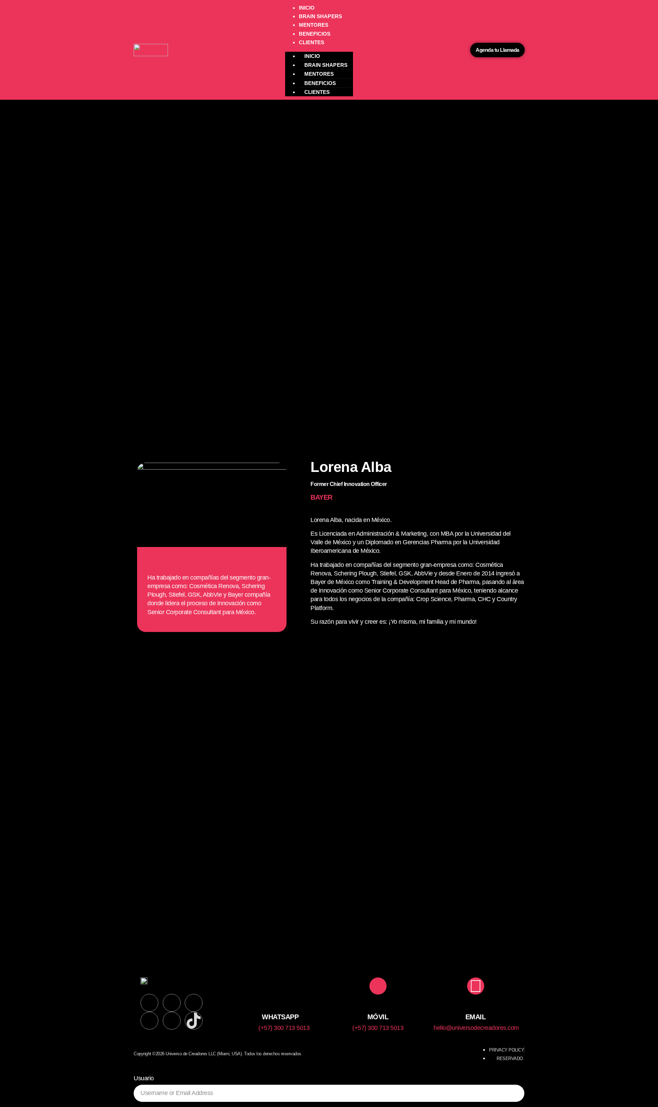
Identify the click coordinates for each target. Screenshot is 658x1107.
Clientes (312, 42)
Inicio (307, 8)
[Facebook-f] (194, 1003)
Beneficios (315, 34)
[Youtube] (172, 1021)
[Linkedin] (149, 1003)
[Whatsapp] (280, 986)
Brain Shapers (320, 16)
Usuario (144, 1078)
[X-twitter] (149, 1021)
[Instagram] (172, 1003)
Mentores (314, 25)
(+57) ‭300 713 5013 (283, 1027)
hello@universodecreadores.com (476, 1027)
